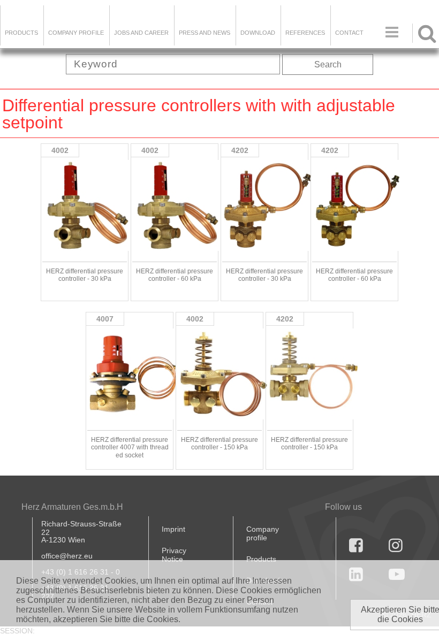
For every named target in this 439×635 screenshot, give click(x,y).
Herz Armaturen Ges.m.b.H (72, 506)
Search (328, 64)
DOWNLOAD (257, 32)
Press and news (204, 32)
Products (21, 32)
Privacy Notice (174, 554)
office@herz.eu (67, 556)
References (305, 32)
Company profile (262, 533)
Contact (349, 32)
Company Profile (76, 32)
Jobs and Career (141, 32)
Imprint (173, 529)
